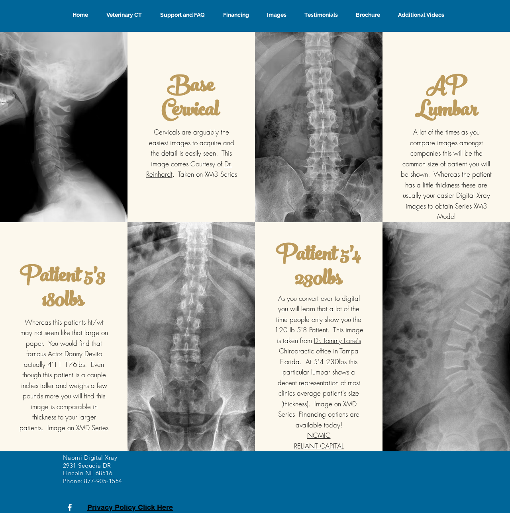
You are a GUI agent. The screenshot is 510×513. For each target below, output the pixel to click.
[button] (233, 14)
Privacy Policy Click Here (130, 507)
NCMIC (319, 435)
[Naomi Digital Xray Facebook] (70, 507)
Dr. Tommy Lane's (337, 340)
